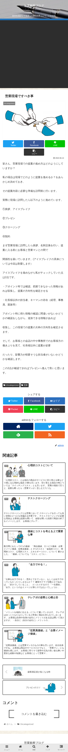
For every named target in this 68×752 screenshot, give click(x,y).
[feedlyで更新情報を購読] (18, 434)
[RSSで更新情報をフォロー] (50, 434)
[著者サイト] (18, 426)
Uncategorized (12, 385)
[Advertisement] (34, 54)
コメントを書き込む (34, 714)
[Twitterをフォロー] (50, 426)
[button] (61, 451)
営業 (26, 385)
